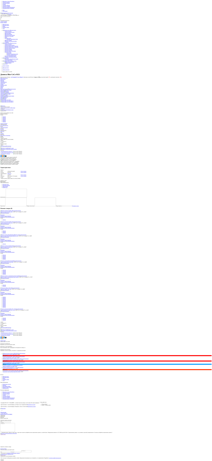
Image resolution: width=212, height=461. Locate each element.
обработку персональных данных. (13, 453)
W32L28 (4, 286)
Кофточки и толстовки (9, 36)
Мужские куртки (8, 52)
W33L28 (4, 320)
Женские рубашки (8, 40)
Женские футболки (8, 34)
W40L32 (4, 306)
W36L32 (4, 304)
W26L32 (4, 117)
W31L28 (4, 285)
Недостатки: (2, 205)
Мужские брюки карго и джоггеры (11, 46)
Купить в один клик (13, 433)
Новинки (4, 385)
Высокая (2, 129)
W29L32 (4, 120)
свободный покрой (4, 127)
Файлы (1, 97)
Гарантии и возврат (6, 6)
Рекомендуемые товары (7, 387)
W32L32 (4, 231)
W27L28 (4, 272)
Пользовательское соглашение (8, 8)
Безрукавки (9, 53)
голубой (2, 133)
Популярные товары (6, 386)
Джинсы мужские (8, 44)
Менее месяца (5, 186)
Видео (1, 98)
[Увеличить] (5, 99)
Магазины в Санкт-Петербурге (8, 1)
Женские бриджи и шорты (10, 35)
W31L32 (4, 230)
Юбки (6, 37)
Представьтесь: (59, 205)
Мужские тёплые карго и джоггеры (11, 47)
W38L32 (4, 232)
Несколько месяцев (6, 185)
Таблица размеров (3, 123)
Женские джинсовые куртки (12, 39)
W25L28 (4, 270)
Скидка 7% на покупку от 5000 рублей (7, 107)
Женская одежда (6, 24)
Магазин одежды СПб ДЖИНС (6, 414)
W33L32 (4, 302)
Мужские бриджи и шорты (10, 48)
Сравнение (9, 227)
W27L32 (4, 118)
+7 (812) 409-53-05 (3, 413)
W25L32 (4, 116)
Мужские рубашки (8, 49)
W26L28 (4, 271)
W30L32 (4, 121)
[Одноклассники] (2, 156)
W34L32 (4, 303)
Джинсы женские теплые (9, 32)
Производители (6, 388)
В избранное (2, 228)
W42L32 (4, 307)
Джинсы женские (8, 31)
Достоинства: (3, 197)
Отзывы (4, 4)
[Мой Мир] (4, 156)
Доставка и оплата (6, 3)
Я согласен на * (11, 453)
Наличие (2, 96)
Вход (4, 10)
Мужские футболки (8, 50)
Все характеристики (4, 125)
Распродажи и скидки (7, 384)
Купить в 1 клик (10, 148)
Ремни (4, 26)
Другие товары (23, 171)
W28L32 (4, 119)
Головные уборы (6, 27)
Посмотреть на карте (31, 404)
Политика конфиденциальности (9, 7)
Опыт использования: (4, 182)
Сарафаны (7, 42)
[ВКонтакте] (1, 156)
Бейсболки (12, 61)
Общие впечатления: (31, 205)
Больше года (5, 187)
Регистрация (5, 11)
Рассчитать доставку (13, 149)
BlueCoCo (2, 131)
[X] (5, 156)
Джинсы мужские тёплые (10, 45)
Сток (4, 28)
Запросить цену (10, 454)
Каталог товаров (3, 21)
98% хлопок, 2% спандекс (5, 135)
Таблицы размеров (6, 2)
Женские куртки (8, 38)
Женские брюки (8, 33)
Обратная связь (3, 412)
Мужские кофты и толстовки (10, 51)
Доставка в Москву (6, 5)
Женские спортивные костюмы (11, 41)
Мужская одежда (6, 25)
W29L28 (4, 274)
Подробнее (2, 215)
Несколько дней (6, 184)
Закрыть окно (3, 340)
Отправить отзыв (75, 205)
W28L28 (4, 273)
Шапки (10, 62)
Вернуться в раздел (4, 89)
